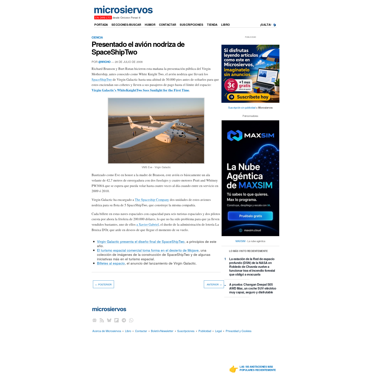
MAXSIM (240, 241)
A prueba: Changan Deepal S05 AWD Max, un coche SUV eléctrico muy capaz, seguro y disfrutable (252, 288)
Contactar (167, 25)
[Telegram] (124, 320)
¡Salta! (265, 25)
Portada (101, 25)
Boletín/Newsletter (162, 331)
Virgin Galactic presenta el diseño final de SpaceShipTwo (141, 241)
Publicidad (204, 331)
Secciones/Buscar (126, 25)
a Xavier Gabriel (147, 224)
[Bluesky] (109, 320)
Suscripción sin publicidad (241, 107)
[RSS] (102, 320)
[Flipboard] (116, 320)
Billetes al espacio (111, 263)
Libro (225, 25)
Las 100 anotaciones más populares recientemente (258, 368)
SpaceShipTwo (102, 79)
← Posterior (103, 284)
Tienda (212, 25)
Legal (218, 331)
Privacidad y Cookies (238, 331)
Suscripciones (191, 25)
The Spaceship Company (152, 199)
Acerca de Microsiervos (106, 331)
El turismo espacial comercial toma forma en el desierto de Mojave (148, 250)
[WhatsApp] (131, 320)
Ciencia (97, 37)
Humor (150, 25)
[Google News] (94, 320)
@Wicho (104, 62)
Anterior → (214, 284)
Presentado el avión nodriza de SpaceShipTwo (138, 48)
